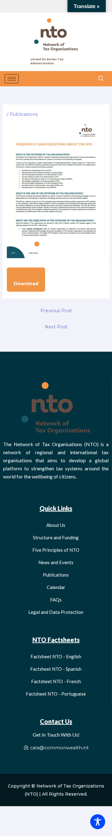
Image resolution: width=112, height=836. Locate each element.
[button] (100, 78)
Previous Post (56, 310)
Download (26, 283)
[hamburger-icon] (12, 78)
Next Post (56, 327)
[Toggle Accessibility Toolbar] (98, 822)
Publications (24, 114)
